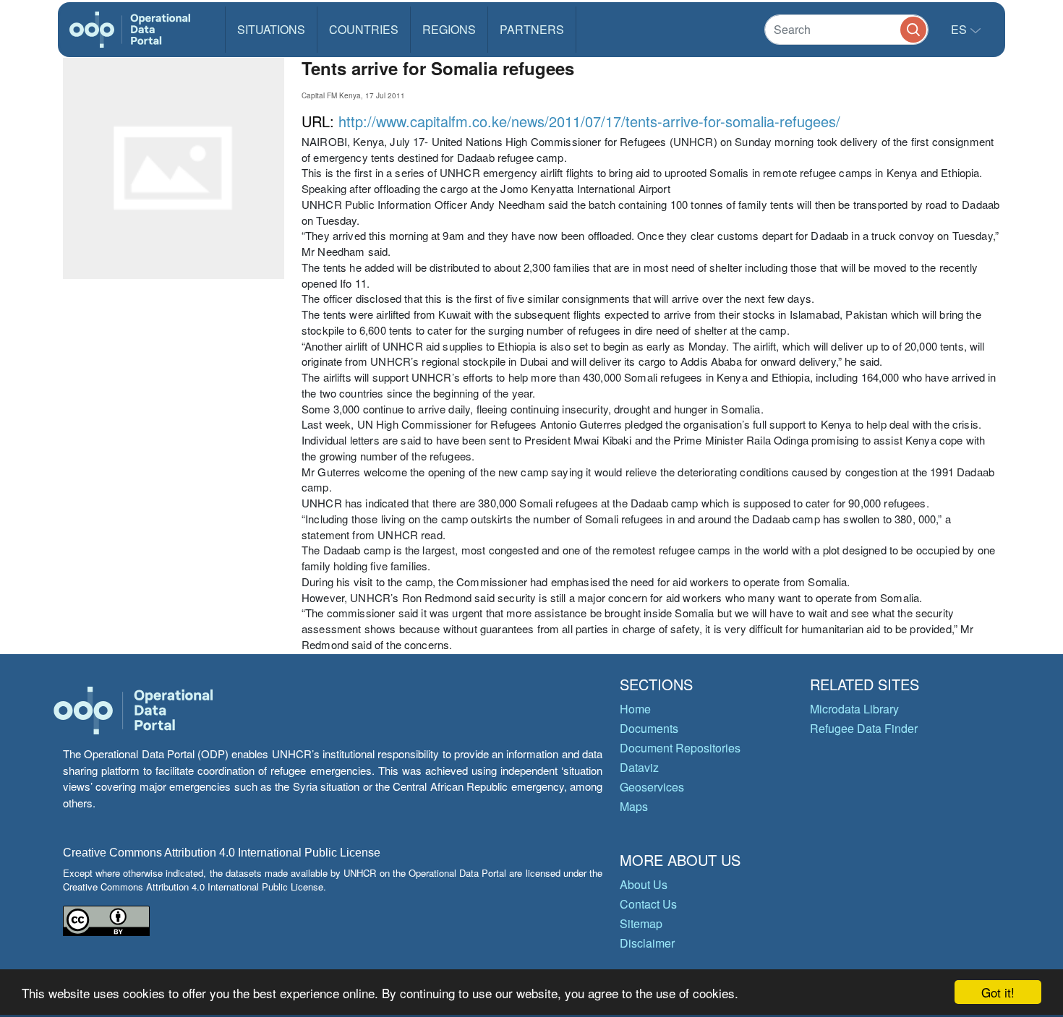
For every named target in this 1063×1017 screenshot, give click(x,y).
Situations (271, 29)
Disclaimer (647, 943)
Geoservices (652, 786)
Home (635, 708)
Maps (634, 806)
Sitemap (641, 923)
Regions (449, 29)
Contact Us (648, 904)
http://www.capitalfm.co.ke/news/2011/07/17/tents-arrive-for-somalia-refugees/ (589, 121)
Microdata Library (854, 708)
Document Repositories (680, 747)
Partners (532, 29)
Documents (649, 728)
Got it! (998, 992)
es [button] (960, 29)
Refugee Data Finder (864, 728)
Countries (363, 29)
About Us (643, 884)
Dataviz (639, 767)
